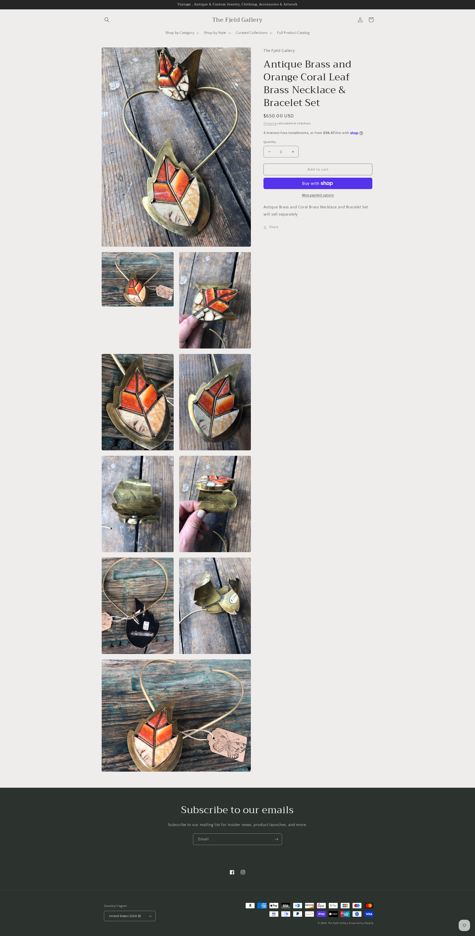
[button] (106, 19)
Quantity (269, 142)
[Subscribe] (276, 839)
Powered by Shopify (361, 923)
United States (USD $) (125, 916)
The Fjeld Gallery (338, 923)
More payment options (318, 195)
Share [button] (274, 227)
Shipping (270, 123)
